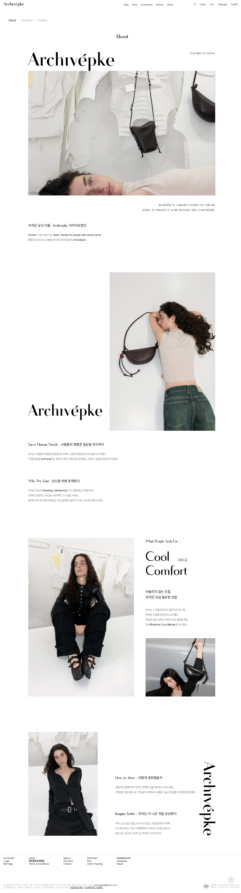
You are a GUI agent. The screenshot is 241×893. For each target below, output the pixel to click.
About (12, 20)
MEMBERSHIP (124, 858)
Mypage (222, 4)
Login (6, 861)
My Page (8, 864)
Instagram (122, 861)
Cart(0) (234, 4)
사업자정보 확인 (76, 887)
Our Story (27, 20)
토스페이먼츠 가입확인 (94, 887)
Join (211, 4)
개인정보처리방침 (36, 861)
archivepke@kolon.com (105, 885)
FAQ (89, 861)
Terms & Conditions (39, 864)
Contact (42, 20)
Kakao (120, 864)
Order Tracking (95, 864)
